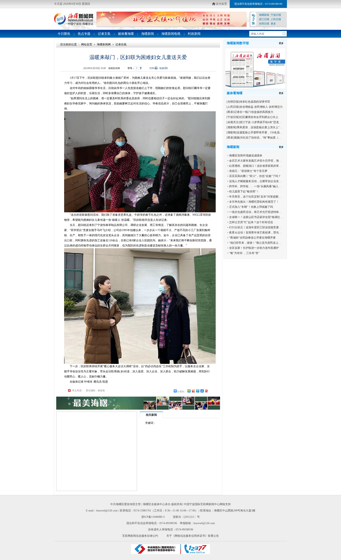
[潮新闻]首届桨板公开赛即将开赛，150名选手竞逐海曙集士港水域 (267, 132)
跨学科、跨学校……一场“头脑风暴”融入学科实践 (259, 186)
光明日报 (264, 23)
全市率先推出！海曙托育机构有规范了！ (254, 201)
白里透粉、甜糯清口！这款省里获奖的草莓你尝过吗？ (262, 165)
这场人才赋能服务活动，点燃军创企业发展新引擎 (259, 181)
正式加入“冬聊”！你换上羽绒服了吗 (251, 206)
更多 (273, 23)
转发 (161, 68)
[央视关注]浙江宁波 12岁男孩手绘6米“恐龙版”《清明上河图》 (264, 122)
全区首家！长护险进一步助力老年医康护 (254, 247)
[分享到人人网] (202, 390)
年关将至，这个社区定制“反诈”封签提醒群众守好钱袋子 (263, 196)
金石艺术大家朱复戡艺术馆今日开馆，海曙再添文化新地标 (265, 160)
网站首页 (86, 44)
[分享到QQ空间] (189, 390)
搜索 (284, 33)
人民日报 (276, 19)
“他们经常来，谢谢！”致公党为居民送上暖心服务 (259, 242)
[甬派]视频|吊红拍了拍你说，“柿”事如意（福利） (257, 137)
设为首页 (221, 3)
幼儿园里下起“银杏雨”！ (244, 191)
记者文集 (104, 33)
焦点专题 (84, 33)
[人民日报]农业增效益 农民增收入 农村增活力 (255, 106)
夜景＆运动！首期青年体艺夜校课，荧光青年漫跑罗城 (262, 232)
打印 (152, 68)
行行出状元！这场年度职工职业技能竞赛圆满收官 (259, 227)
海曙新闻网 (104, 44)
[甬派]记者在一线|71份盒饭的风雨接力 (250, 112)
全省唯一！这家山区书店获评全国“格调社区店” (258, 217)
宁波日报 (276, 14)
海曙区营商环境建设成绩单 (245, 155)
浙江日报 (264, 19)
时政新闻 (194, 33)
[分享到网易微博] (206, 390)
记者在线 (120, 44)
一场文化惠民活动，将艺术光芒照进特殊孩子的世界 (261, 212)
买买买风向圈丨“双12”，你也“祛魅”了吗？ (255, 176)
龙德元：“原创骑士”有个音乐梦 (248, 170)
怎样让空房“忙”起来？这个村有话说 (251, 222)
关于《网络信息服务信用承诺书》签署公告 (192, 535)
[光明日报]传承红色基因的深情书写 (248, 101)
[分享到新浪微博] (193, 390)
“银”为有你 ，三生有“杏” (244, 253)
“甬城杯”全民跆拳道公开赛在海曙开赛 (252, 237)
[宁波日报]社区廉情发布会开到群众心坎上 (252, 117)
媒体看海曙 (126, 33)
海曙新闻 (264, 14)
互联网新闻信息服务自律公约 (140, 535)
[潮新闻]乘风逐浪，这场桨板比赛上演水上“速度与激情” (260, 127)
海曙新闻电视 (170, 33)
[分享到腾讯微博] (197, 390)
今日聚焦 (64, 33)
